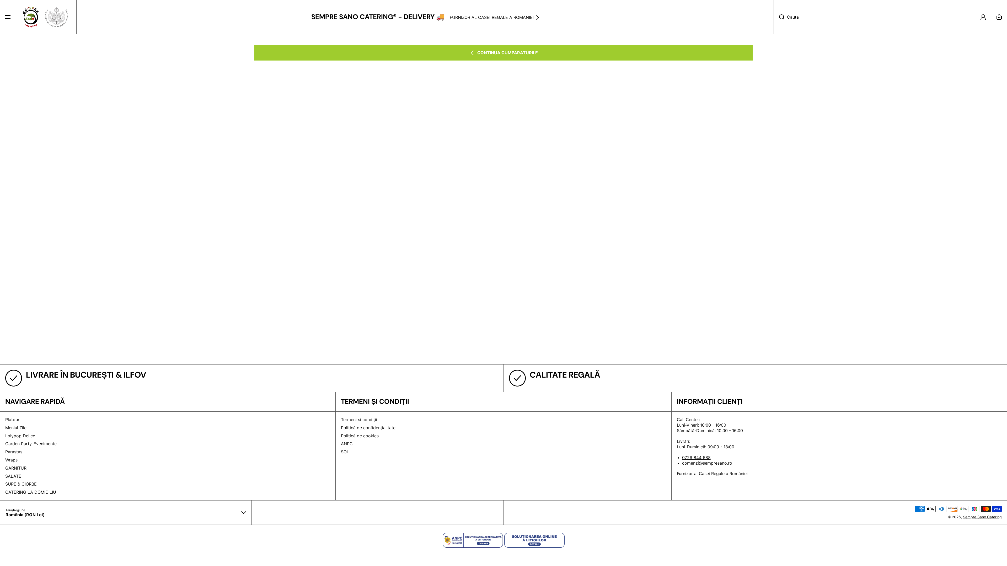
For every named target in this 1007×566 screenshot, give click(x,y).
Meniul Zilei (16, 427)
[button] (999, 17)
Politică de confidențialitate (368, 427)
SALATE (13, 476)
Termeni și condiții (359, 419)
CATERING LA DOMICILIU (30, 492)
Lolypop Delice (20, 435)
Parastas (13, 451)
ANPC (347, 443)
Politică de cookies (360, 435)
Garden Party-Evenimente (31, 443)
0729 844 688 (696, 457)
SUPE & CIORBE (21, 484)
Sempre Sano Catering (982, 517)
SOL (345, 451)
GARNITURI (16, 468)
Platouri (12, 419)
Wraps (11, 459)
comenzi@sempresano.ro (707, 463)
